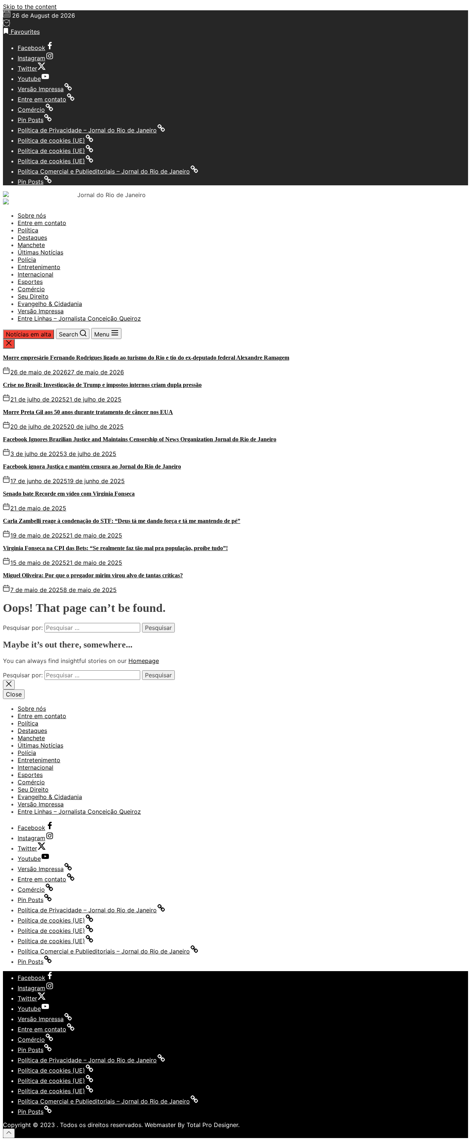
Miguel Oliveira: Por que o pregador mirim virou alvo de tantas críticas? (93, 575)
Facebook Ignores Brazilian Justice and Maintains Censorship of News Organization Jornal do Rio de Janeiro (139, 439)
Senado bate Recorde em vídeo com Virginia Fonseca (69, 494)
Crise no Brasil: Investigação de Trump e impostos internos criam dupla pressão (102, 385)
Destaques (32, 237)
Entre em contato (42, 223)
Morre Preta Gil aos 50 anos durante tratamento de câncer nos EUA (88, 412)
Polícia (27, 259)
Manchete (31, 245)
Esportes (30, 281)
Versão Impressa (41, 311)
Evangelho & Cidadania (50, 303)
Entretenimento (39, 267)
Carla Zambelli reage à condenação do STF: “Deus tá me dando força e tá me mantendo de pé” (121, 521)
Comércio (31, 289)
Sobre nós (32, 215)
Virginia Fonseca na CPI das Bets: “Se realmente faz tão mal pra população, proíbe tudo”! (115, 548)
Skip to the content (30, 6)
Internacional (35, 274)
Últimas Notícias (40, 252)
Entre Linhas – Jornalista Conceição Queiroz (79, 318)
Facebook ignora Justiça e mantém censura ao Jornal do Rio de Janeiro (92, 466)
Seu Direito (33, 296)
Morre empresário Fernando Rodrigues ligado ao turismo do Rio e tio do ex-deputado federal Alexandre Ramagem (146, 357)
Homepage (143, 660)
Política (28, 230)
